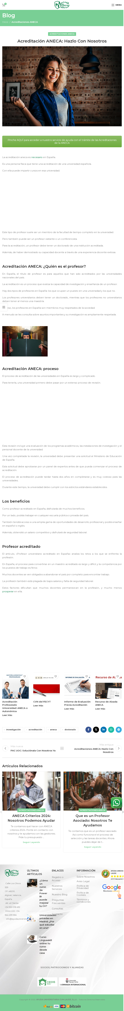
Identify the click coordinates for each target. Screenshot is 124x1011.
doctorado (70, 729)
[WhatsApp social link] (111, 730)
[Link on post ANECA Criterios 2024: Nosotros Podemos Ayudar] (31, 791)
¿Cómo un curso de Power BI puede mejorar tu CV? (44, 893)
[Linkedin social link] (104, 730)
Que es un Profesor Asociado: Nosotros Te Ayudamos (92, 820)
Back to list (62, 748)
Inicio (5, 21)
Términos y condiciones (83, 900)
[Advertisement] (63, 204)
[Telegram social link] (119, 730)
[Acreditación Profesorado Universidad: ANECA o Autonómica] (15, 685)
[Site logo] (62, 4)
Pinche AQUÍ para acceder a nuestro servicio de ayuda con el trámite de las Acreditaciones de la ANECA (62, 141)
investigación (13, 729)
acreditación (35, 729)
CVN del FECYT (42, 701)
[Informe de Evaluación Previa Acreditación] (77, 685)
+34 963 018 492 (12, 907)
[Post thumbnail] (32, 894)
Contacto (57, 914)
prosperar (8, 591)
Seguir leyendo (31, 842)
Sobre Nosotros (86, 876)
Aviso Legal (83, 881)
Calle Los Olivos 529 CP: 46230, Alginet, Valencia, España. (13, 891)
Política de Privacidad (83, 887)
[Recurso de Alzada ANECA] (108, 685)
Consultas (57, 908)
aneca (53, 729)
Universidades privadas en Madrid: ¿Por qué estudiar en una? (47, 921)
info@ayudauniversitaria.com (20, 919)
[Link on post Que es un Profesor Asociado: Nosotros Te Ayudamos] (93, 791)
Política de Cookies (83, 893)
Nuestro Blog (59, 894)
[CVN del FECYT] (46, 685)
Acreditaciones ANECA (24, 21)
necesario (36, 157)
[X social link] (96, 730)
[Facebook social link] (88, 730)
